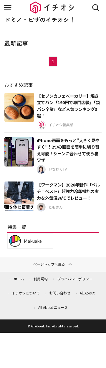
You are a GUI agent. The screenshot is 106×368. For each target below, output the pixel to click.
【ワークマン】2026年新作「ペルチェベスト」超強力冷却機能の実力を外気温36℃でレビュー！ (68, 191)
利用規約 (41, 278)
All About (87, 292)
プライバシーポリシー (74, 278)
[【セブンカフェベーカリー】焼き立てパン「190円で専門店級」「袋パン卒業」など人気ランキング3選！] (19, 107)
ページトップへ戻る (49, 264)
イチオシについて (25, 292)
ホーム (19, 278)
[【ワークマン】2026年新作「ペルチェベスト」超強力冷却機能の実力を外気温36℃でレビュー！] (19, 196)
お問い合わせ (59, 292)
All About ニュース (53, 307)
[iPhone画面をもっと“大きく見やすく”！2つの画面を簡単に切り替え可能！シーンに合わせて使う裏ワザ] (19, 151)
